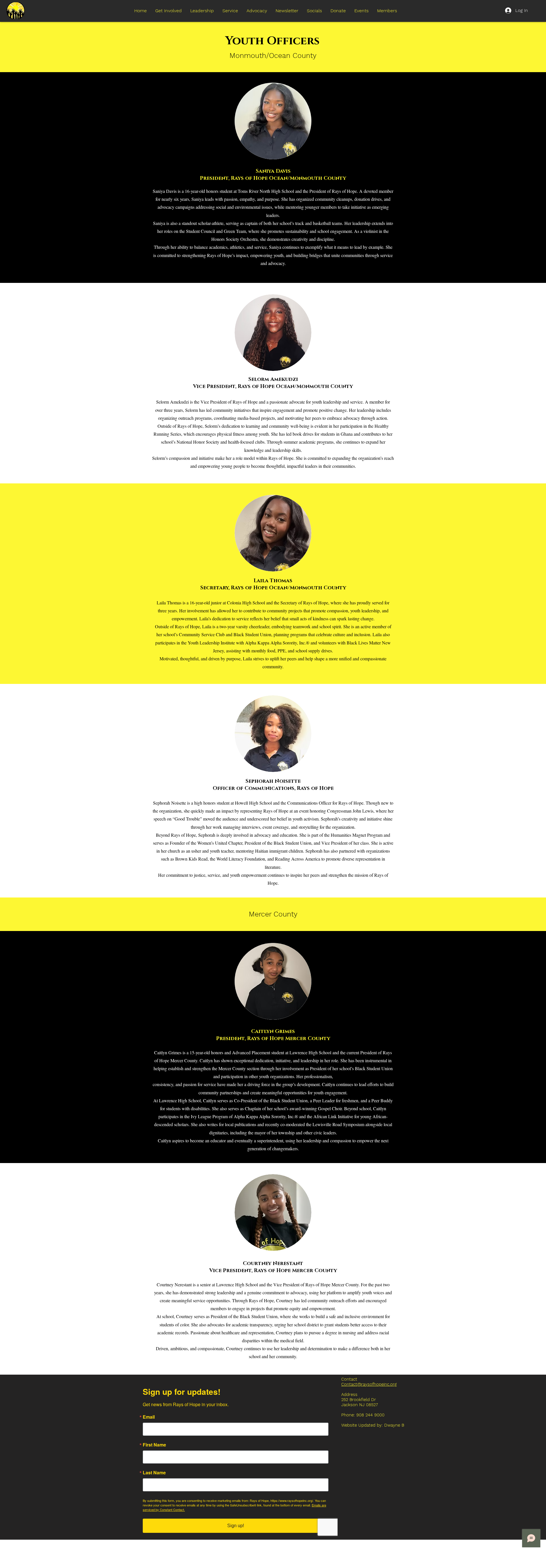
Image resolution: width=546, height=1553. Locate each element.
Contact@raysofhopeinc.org (369, 1384)
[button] (202, 11)
